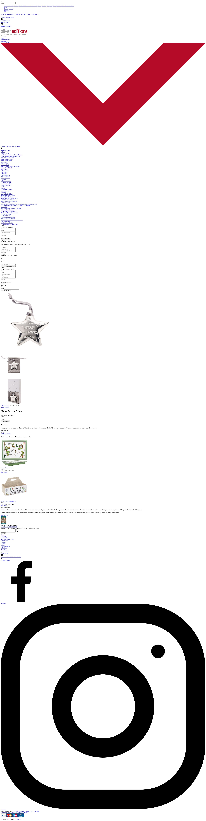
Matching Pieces (5, 191)
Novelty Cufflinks (5, 178)
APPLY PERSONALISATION (8, 266)
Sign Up (3, 533)
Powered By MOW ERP (21, 812)
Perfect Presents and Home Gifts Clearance (12, 220)
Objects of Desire (5, 176)
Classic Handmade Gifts (7, 223)
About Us (6, 10)
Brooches (3, 186)
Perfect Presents (32, 6)
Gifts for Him (4, 173)
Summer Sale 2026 (9, 6)
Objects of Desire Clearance (8, 218)
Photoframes (4, 162)
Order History (4, 548)
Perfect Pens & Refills (6, 160)
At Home (16, 6)
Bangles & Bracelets (6, 185)
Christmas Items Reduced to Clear (9, 224)
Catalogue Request (5, 546)
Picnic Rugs (4, 169)
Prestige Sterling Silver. (59, 6)
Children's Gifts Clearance (7, 210)
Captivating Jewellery (41, 6)
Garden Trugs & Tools (6, 168)
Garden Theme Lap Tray (7, 467)
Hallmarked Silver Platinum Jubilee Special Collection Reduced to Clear (19, 204)
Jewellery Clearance (6, 214)
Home (5, 7)
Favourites (3, 549)
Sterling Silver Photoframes (8, 195)
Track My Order (15, 146)
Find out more (4, 515)
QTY (5, 419)
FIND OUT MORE (6, 433)
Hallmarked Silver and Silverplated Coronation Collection (15, 205)
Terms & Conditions (19, 811)
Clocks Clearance (5, 215)
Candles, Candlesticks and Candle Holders (11, 154)
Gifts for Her (4, 172)
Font (2, 257)
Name (2, 287)
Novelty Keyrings (5, 221)
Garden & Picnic (23, 6)
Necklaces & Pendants (6, 189)
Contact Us (3, 146)
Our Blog (3, 542)
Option (2, 260)
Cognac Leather (5, 153)
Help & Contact (8, 11)
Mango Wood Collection (7, 159)
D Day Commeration (6, 181)
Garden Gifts (4, 207)
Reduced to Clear (69, 6)
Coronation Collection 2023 (8, 199)
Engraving (50, 6)
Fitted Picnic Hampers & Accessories (10, 166)
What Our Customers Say (7, 539)
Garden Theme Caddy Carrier (8, 501)
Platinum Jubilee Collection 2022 (9, 201)
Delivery (9, 146)
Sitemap (37, 811)
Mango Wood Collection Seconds (9, 212)
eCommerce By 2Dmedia (7, 812)
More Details (4, 472)
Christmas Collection (6, 182)
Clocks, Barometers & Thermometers (10, 156)
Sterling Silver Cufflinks (7, 197)
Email (2, 288)
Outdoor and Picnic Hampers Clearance (11, 208)
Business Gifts (4, 540)
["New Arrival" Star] (30, 348)
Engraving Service (8, 9)
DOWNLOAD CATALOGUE (9, 527)
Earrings (3, 188)
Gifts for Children (5, 175)
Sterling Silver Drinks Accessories (9, 198)
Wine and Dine (4, 163)
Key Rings (3, 179)
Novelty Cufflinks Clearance (8, 217)
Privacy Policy (29, 811)
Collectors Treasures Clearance (8, 211)
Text (2, 263)
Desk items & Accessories (7, 157)
